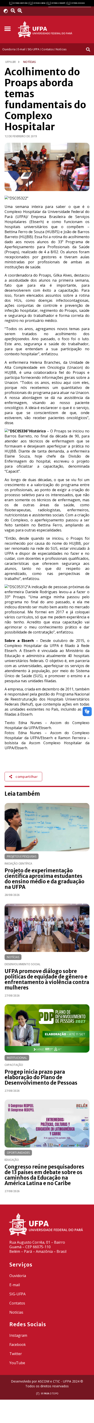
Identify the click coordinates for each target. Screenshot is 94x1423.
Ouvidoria (17, 1275)
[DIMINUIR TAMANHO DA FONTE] (13, 10)
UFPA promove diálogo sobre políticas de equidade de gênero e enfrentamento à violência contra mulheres (47, 979)
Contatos (17, 1303)
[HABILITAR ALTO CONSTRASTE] (7, 11)
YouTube (17, 1362)
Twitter (15, 1353)
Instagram (18, 1335)
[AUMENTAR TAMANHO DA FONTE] (21, 10)
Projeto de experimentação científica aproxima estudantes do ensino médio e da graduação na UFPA (44, 878)
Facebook (17, 1344)
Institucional (17, 1058)
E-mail (14, 1284)
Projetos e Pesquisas (21, 856)
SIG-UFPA (17, 1293)
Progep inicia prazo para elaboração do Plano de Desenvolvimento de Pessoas (41, 1077)
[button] (7, 29)
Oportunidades (18, 1153)
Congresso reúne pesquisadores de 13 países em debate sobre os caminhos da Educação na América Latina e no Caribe (44, 1175)
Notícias (13, 957)
